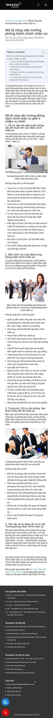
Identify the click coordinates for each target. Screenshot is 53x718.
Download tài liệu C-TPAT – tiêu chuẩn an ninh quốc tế (25, 659)
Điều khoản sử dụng (14, 695)
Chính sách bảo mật (13, 691)
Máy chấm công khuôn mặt (16, 666)
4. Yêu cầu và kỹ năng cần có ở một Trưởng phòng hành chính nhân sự (25, 78)
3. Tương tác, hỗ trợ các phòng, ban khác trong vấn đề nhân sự (26, 73)
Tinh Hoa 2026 (15, 38)
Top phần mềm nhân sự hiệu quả (18, 643)
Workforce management (15, 21)
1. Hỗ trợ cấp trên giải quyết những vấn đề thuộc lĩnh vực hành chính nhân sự (26, 63)
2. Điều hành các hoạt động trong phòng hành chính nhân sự (25, 68)
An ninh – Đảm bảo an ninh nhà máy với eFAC (22, 601)
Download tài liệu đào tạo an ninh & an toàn (22, 662)
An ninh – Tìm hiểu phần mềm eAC (19, 605)
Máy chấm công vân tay (15, 669)
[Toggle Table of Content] (42, 52)
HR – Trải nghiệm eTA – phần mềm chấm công (22, 609)
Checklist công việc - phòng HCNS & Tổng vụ (22, 633)
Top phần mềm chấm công (16, 647)
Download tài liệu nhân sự (16, 630)
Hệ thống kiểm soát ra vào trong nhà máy (21, 673)
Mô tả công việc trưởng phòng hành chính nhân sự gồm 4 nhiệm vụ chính (25, 57)
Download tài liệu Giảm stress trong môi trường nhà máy (26, 626)
